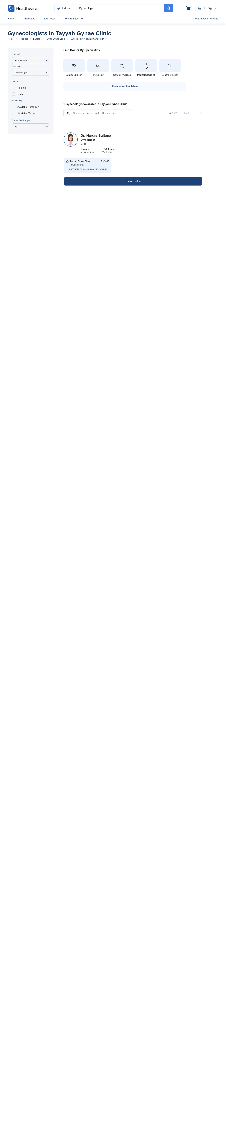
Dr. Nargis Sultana (96, 135)
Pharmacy (29, 18)
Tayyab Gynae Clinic (55, 39)
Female (21, 87)
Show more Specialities (124, 86)
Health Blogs (71, 18)
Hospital (16, 54)
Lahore (36, 39)
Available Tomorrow (28, 106)
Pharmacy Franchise (206, 18)
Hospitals (23, 39)
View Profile (133, 181)
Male (20, 94)
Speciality (16, 66)
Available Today (26, 113)
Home (11, 18)
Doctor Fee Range (21, 120)
